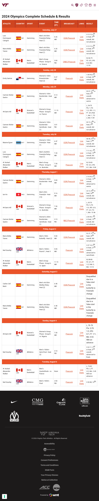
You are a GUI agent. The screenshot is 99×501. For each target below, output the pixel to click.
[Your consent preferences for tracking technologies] (4, 496)
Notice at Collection (49, 480)
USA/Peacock (69, 38)
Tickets (81, 5)
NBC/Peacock (69, 221)
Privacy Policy (49, 455)
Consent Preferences (49, 460)
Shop (86, 5)
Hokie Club (77, 5)
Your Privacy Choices (49, 475)
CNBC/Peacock (69, 62)
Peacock (69, 78)
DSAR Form (49, 470)
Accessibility (49, 444)
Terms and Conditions (50, 465)
